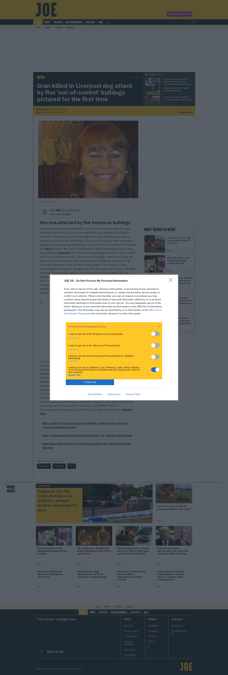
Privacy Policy (133, 394)
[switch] (155, 334)
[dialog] (114, 337)
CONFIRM (90, 382)
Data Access (114, 394)
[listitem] (114, 326)
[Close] (172, 281)
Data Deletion (95, 394)
